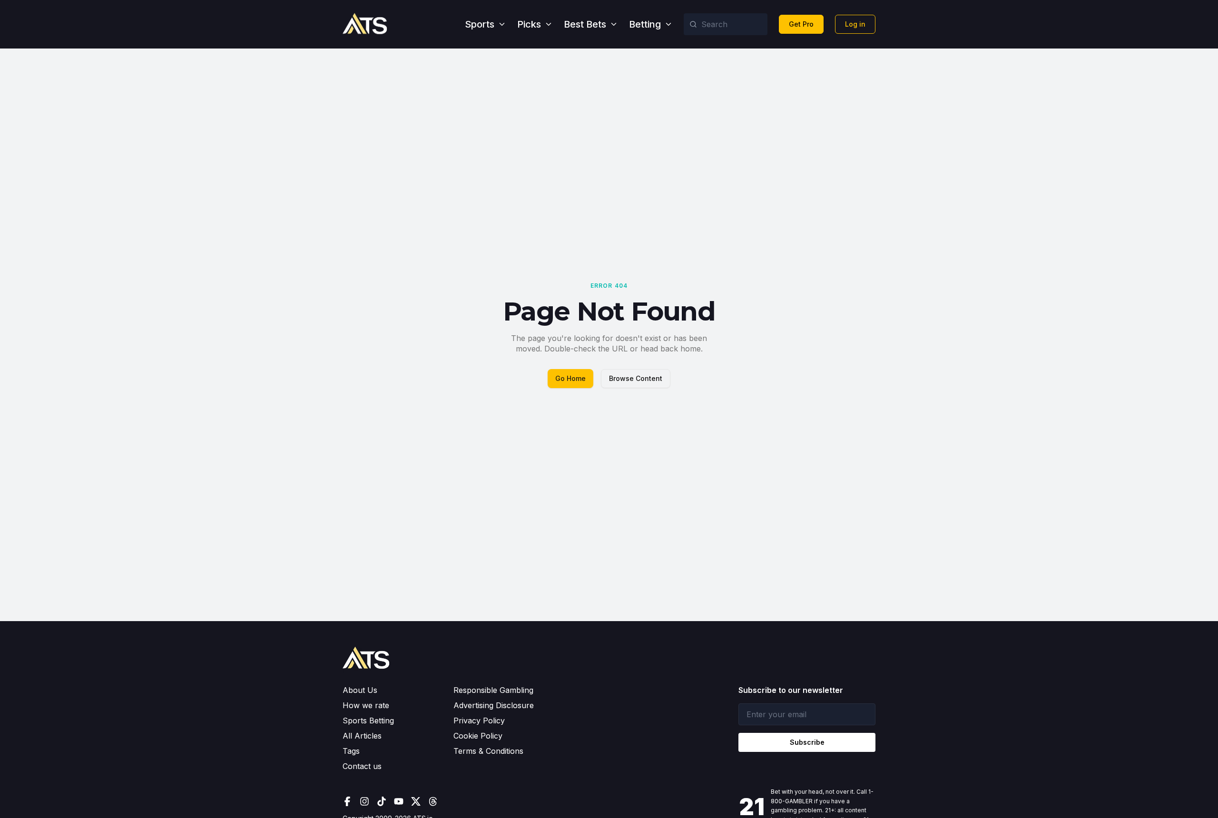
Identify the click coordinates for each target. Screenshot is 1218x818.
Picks (529, 24)
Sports (479, 24)
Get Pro (801, 24)
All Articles (362, 735)
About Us (360, 690)
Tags (351, 751)
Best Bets (585, 24)
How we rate (366, 705)
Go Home (570, 378)
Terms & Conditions (488, 751)
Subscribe (807, 742)
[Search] (693, 24)
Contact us (362, 766)
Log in (855, 24)
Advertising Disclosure (493, 705)
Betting (645, 24)
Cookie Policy (477, 735)
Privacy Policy (479, 720)
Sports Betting (368, 720)
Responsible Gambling (493, 690)
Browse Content (635, 378)
